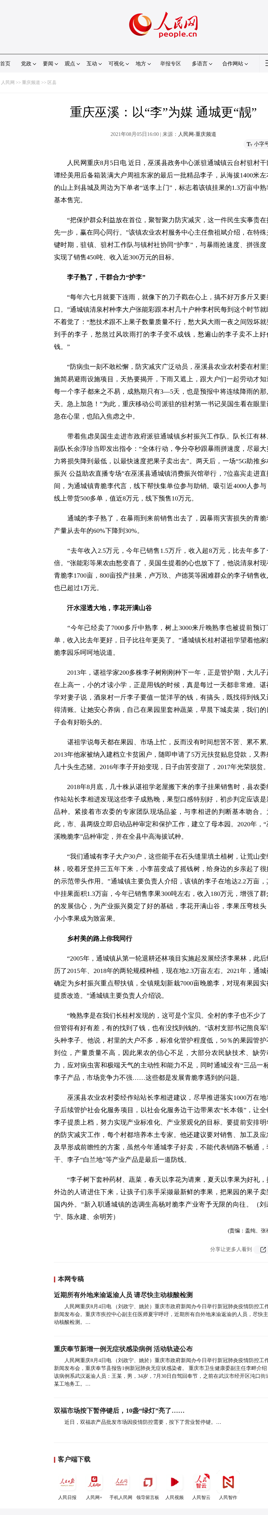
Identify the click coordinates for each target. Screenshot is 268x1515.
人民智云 (201, 1497)
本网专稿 (71, 1278)
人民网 (8, 82)
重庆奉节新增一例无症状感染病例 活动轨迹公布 (123, 1348)
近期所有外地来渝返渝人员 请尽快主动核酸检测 (123, 1294)
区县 (52, 82)
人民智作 (228, 1497)
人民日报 (67, 1497)
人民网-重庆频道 (197, 134)
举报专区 (170, 63)
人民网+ (94, 1497)
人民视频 (174, 1497)
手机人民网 (120, 1497)
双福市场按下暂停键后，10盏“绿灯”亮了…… (119, 1410)
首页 (5, 63)
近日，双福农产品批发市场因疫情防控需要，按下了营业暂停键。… (142, 1422)
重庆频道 (31, 82)
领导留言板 (147, 1497)
